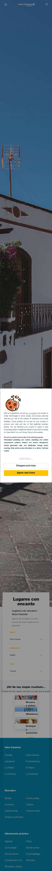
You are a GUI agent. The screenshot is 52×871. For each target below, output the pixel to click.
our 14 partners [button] (31, 413)
